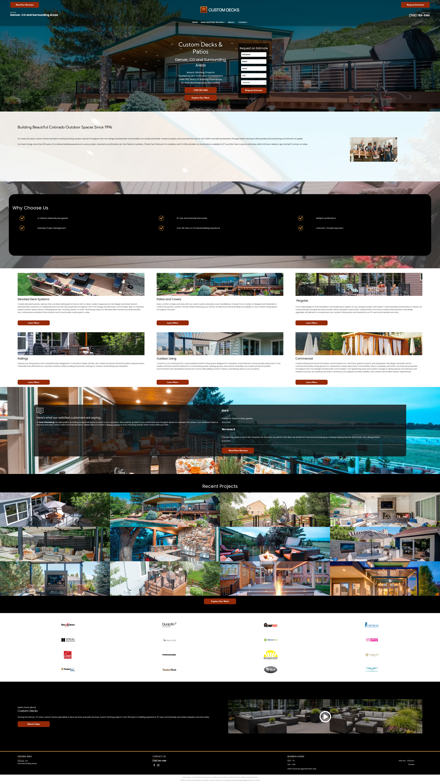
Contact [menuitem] (242, 22)
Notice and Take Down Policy (232, 777)
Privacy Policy (186, 777)
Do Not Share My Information (201, 777)
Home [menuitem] (195, 22)
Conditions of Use (217, 777)
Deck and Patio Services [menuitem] (213, 22)
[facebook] (154, 765)
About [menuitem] (231, 22)
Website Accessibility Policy (250, 777)
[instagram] (158, 765)
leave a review (113, 424)
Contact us (297, 144)
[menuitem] (234, 22)
